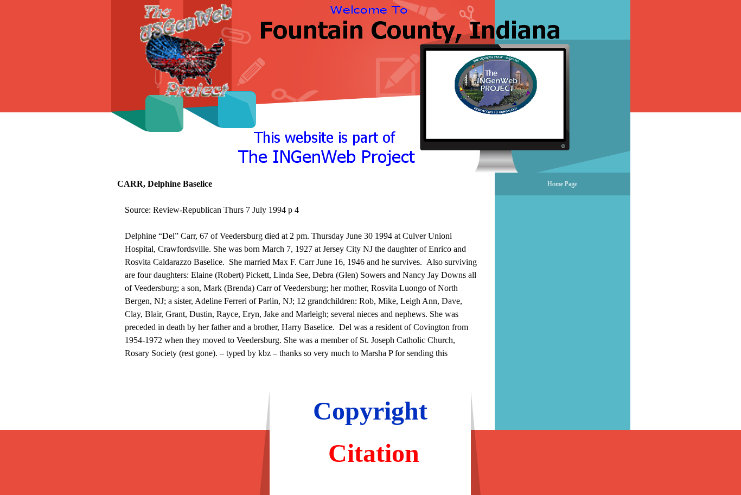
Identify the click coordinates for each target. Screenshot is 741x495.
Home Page (562, 184)
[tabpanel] (303, 288)
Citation (373, 453)
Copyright (370, 410)
